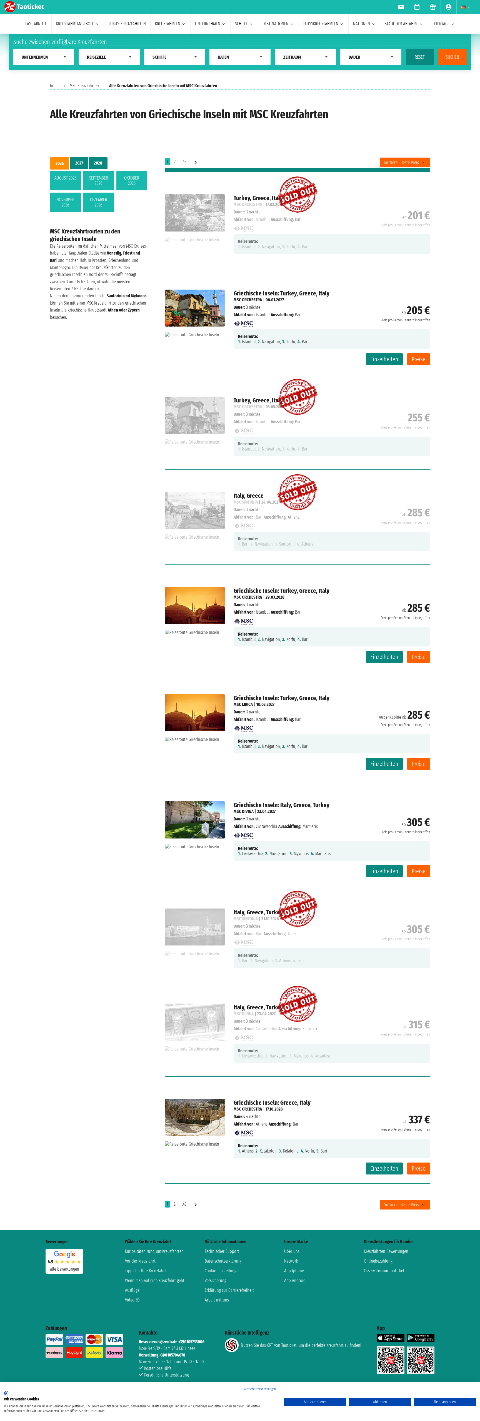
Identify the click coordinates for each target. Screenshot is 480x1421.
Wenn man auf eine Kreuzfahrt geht (154, 1280)
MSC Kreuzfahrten (84, 85)
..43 (183, 161)
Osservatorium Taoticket (384, 1270)
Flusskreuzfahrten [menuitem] (320, 23)
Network (291, 1261)
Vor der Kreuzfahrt (140, 1261)
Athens (262, 1124)
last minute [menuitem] (36, 23)
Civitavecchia (266, 826)
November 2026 (65, 202)
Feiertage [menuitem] (440, 23)
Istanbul (263, 314)
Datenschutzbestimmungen (259, 1389)
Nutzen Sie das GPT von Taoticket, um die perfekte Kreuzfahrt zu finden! (301, 1345)
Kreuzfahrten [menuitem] (167, 23)
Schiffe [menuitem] (241, 23)
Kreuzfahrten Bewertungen (386, 1251)
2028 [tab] (98, 163)
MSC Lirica (243, 704)
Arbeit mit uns (217, 1300)
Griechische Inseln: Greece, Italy (272, 1102)
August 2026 (65, 178)
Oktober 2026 (131, 180)
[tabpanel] (98, 192)
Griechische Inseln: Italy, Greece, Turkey (281, 805)
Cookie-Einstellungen (223, 1270)
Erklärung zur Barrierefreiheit (229, 1290)
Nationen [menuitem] (361, 23)
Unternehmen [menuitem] (207, 23)
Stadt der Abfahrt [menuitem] (401, 23)
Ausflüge (132, 1290)
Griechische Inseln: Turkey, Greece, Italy (281, 293)
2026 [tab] (60, 163)
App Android (295, 1280)
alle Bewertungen (64, 1269)
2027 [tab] (79, 163)
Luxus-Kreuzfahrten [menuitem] (127, 23)
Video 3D (132, 1300)
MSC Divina (244, 811)
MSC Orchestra (248, 299)
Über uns (291, 1251)
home (54, 85)
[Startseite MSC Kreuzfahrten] (243, 322)
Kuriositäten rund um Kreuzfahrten (154, 1251)
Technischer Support (222, 1251)
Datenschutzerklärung (223, 1261)
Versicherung (215, 1280)
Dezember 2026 (98, 202)
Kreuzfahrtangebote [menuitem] (75, 23)
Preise (419, 359)
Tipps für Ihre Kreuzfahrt (145, 1270)
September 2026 (98, 180)
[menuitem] (401, 7)
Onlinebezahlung (378, 1261)
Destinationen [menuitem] (275, 23)
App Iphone (294, 1270)
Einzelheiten (384, 359)
